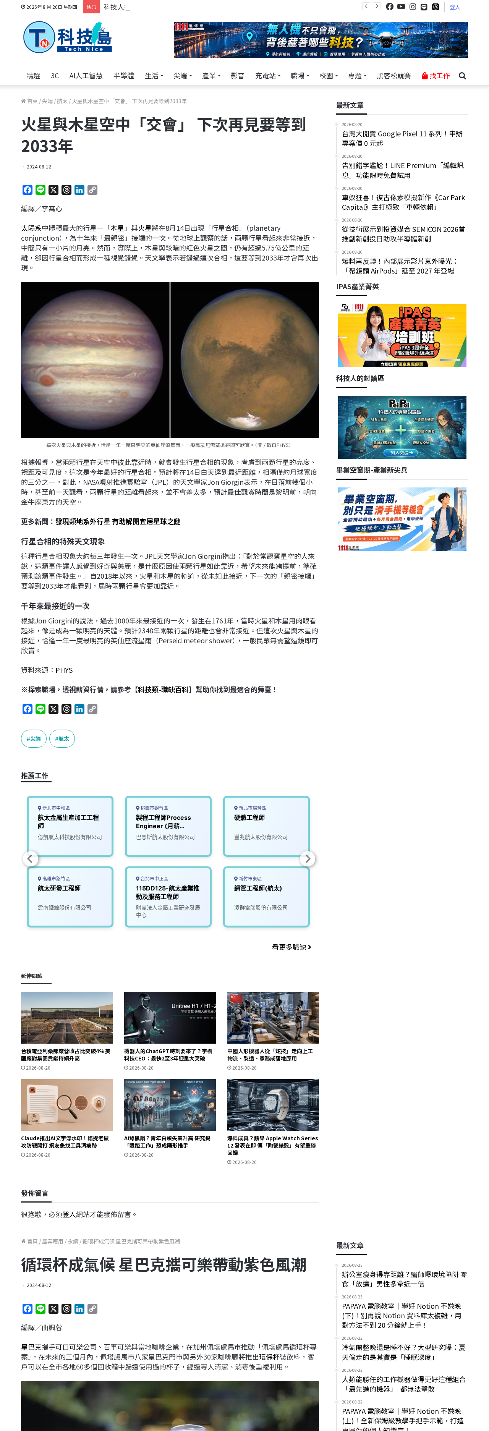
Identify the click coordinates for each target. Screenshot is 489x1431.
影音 (237, 75)
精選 (33, 75)
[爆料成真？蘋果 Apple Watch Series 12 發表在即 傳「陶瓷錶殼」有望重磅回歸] (273, 1105)
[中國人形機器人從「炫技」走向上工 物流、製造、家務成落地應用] (273, 1017)
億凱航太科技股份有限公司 (70, 837)
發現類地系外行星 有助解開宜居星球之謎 (118, 521)
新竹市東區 (250, 879)
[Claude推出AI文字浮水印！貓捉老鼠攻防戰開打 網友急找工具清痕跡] (67, 1105)
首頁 (32, 101)
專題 (355, 75)
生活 (152, 75)
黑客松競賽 (394, 75)
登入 (455, 7)
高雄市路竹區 (55, 879)
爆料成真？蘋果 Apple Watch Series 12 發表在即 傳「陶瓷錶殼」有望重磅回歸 (272, 1145)
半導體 (123, 75)
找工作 (439, 75)
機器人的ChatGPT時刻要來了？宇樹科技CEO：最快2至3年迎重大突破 (168, 1054)
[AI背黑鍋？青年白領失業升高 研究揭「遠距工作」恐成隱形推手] (170, 1105)
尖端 (180, 75)
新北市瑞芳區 (252, 808)
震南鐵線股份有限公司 (64, 907)
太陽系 (31, 228)
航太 (62, 101)
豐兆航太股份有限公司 (261, 837)
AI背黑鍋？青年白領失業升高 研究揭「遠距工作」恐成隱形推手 (167, 1141)
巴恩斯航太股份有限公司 (165, 837)
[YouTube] (401, 6)
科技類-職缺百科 (163, 689)
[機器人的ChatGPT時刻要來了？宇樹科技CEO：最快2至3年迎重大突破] (170, 1017)
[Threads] (435, 6)
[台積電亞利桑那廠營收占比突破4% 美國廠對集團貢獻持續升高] (67, 1017)
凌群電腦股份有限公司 (261, 907)
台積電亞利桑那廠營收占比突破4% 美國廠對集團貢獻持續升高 (65, 1054)
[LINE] (424, 7)
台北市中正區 (153, 879)
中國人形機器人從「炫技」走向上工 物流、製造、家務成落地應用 (270, 1054)
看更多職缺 (290, 947)
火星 (145, 228)
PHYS (64, 670)
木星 (117, 228)
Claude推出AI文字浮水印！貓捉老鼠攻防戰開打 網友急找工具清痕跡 (65, 1141)
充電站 (265, 75)
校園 (326, 75)
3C (55, 75)
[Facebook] (389, 6)
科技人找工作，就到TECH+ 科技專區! (161, 6)
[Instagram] (412, 6)
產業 (209, 75)
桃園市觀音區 (153, 808)
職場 (297, 75)
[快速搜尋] (462, 75)
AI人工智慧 (86, 75)
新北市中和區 (55, 808)
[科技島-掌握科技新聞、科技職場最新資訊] (67, 37)
